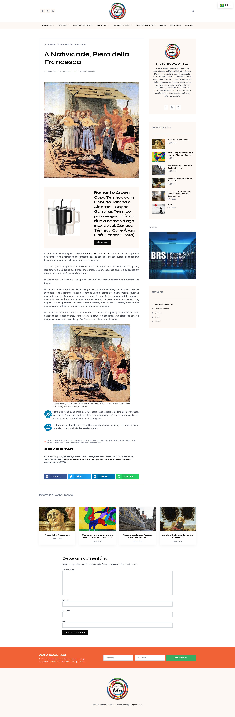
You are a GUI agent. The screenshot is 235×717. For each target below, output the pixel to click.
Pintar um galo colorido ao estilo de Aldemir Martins (180, 154)
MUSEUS (162, 25)
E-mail (66, 611)
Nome (66, 600)
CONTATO (189, 25)
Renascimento (71, 443)
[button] (193, 11)
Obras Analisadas (55, 44)
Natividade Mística (102, 440)
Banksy (171, 205)
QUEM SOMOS (175, 25)
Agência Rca (137, 705)
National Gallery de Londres (78, 440)
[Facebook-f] (42, 11)
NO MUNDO (47, 25)
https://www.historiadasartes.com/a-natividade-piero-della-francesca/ (97, 459)
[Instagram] (48, 11)
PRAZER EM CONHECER (145, 25)
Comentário (68, 570)
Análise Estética (55, 440)
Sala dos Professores (75, 44)
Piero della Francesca (98, 253)
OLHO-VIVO (101, 25)
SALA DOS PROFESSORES (83, 25)
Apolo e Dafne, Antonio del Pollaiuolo (177, 536)
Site (64, 621)
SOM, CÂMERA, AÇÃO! (121, 25)
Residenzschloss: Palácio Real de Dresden (179, 167)
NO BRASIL (62, 25)
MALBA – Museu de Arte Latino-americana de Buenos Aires (178, 194)
